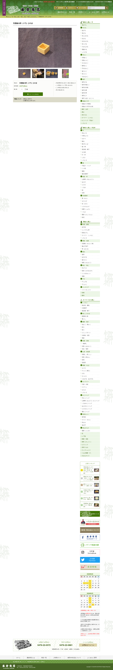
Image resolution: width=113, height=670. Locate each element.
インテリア (86, 287)
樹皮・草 (85, 176)
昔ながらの (86, 428)
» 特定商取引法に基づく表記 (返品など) (65, 83)
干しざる (84, 281)
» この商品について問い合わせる (63, 85)
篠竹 (84, 79)
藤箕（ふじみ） (86, 430)
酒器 (83, 276)
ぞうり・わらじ (86, 419)
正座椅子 (84, 308)
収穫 (83, 292)
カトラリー (86, 381)
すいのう (84, 376)
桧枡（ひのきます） (32, 16)
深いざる (84, 44)
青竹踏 (84, 417)
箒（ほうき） (85, 249)
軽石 (83, 217)
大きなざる (85, 46)
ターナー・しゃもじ (87, 117)
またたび (84, 201)
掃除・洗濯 (86, 241)
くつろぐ (85, 302)
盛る (84, 251)
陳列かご (84, 65)
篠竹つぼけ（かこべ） (88, 98)
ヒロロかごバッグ (87, 409)
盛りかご (84, 71)
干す (84, 279)
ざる (83, 373)
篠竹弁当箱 (85, 87)
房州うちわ (85, 447)
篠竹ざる (84, 82)
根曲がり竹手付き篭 (87, 106)
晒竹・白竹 (85, 109)
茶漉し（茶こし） (87, 354)
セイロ (84, 368)
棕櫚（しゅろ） (86, 209)
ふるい (84, 157)
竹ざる (84, 28)
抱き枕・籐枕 (85, 305)
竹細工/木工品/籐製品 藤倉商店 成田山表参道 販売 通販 (23, 9)
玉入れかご (85, 63)
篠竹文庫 (84, 90)
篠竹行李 (84, 93)
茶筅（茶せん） (86, 357)
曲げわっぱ (85, 144)
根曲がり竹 (86, 101)
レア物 (84, 436)
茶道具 (84, 362)
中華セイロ (85, 136)
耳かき (84, 422)
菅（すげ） (85, 204)
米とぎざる (85, 36)
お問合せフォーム (88, 645)
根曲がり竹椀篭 (86, 104)
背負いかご (85, 60)
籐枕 (83, 171)
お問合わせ (105, 12)
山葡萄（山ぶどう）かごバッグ (90, 400)
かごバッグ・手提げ (87, 120)
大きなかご (85, 76)
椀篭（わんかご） (87, 262)
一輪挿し (84, 343)
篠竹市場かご (85, 84)
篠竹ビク (84, 95)
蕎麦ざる (84, 49)
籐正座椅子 (85, 174)
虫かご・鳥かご (86, 324)
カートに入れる (34, 94)
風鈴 (83, 338)
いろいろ (84, 123)
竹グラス (84, 268)
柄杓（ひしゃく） (87, 442)
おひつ (84, 138)
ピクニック (85, 444)
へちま (84, 212)
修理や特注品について (74, 658)
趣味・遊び (86, 322)
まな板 (84, 152)
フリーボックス (86, 290)
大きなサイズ (85, 456)
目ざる (84, 38)
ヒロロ (84, 185)
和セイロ (84, 133)
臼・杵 (84, 155)
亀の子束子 (85, 246)
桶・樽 (84, 146)
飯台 (83, 141)
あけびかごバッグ (87, 406)
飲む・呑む (17, 16)
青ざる (84, 33)
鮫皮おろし (85, 232)
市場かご (84, 57)
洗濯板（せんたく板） (88, 243)
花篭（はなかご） (87, 346)
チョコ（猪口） (86, 370)
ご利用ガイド (82, 12)
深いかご (84, 74)
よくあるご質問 (94, 12)
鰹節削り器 (85, 316)
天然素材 (85, 195)
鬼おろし (84, 25)
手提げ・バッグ (86, 165)
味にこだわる (86, 313)
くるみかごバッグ (87, 403)
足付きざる (85, 41)
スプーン (84, 387)
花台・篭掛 (85, 349)
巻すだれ (84, 115)
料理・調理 (86, 224)
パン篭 (84, 168)
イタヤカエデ (85, 206)
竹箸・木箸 (85, 384)
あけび (84, 182)
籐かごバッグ (85, 411)
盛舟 (83, 254)
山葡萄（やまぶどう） (88, 179)
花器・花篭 (86, 341)
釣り (83, 327)
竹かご (84, 55)
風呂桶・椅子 (85, 149)
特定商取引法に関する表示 (33, 661)
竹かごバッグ (85, 398)
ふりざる (84, 52)
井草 (83, 193)
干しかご (84, 284)
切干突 (84, 227)
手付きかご (85, 68)
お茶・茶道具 (86, 351)
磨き (83, 112)
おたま (84, 390)
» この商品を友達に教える (62, 87)
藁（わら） (85, 198)
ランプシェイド (86, 450)
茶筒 (83, 360)
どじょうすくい (86, 332)
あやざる (84, 257)
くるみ (84, 187)
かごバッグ (86, 395)
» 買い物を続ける (59, 90)
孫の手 (84, 425)
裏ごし (84, 319)
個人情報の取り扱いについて (19, 661)
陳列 (83, 295)
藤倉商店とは (62, 12)
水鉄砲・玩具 (85, 335)
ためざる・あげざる (87, 379)
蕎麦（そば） (86, 365)
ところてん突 (85, 230)
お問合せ (43, 661)
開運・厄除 (85, 439)
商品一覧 (72, 12)
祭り (83, 330)
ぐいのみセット (86, 273)
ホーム (9, 16)
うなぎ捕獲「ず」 (87, 453)
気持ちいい (86, 414)
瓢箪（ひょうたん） (87, 214)
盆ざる (84, 30)
